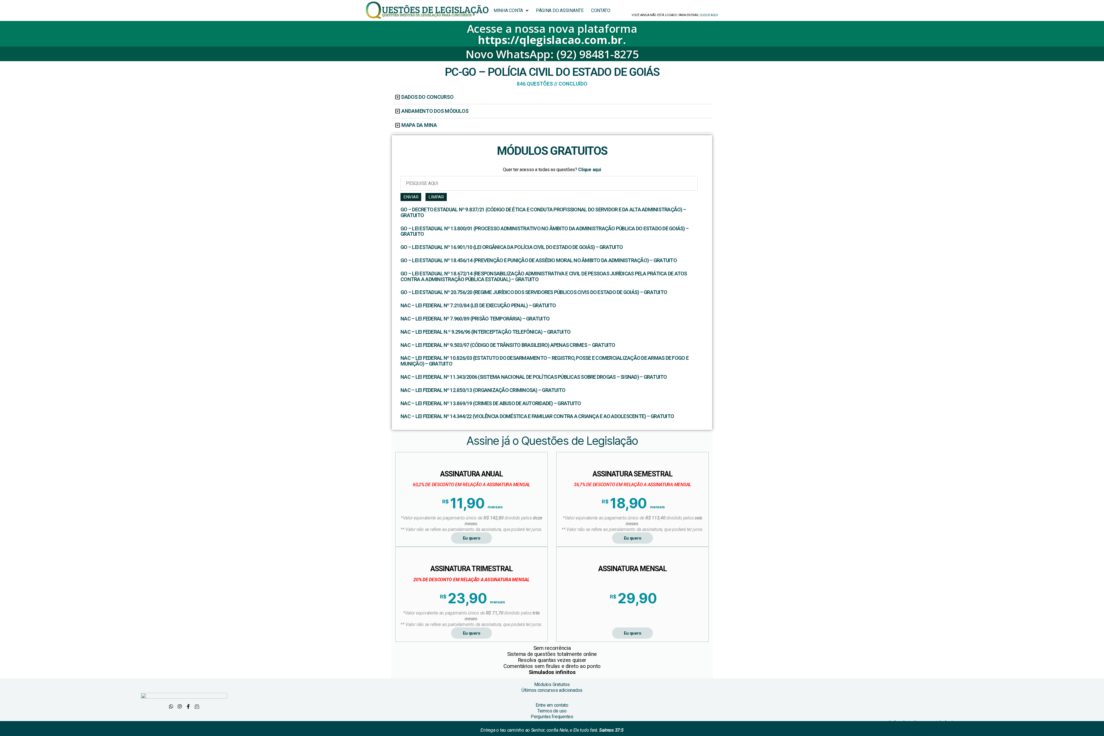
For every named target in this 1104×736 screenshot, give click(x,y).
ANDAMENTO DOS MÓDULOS (434, 111)
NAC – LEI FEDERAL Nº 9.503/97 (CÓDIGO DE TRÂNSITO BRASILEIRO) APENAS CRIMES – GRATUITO (507, 345)
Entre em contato (552, 705)
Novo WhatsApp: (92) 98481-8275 (552, 54)
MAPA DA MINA (419, 125)
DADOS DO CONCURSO (427, 97)
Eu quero (471, 538)
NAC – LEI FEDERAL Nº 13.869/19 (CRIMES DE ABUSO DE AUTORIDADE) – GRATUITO (490, 403)
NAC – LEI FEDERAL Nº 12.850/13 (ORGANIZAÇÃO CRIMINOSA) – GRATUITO (482, 390)
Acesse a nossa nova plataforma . (552, 34)
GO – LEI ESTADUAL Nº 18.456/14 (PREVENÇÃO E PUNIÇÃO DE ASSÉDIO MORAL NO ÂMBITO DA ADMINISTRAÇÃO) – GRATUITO (538, 260)
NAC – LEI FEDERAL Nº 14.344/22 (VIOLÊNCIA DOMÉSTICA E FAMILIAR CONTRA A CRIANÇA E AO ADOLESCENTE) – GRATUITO (537, 416)
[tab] (552, 97)
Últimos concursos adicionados (552, 690)
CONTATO (600, 10)
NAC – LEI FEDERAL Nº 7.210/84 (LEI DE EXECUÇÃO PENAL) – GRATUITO (478, 305)
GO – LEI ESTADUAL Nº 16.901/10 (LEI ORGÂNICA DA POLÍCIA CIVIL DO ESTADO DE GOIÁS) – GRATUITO (511, 247)
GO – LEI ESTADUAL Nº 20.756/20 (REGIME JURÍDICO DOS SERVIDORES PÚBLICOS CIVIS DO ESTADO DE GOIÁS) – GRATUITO (533, 292)
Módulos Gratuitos (552, 684)
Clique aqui (589, 169)
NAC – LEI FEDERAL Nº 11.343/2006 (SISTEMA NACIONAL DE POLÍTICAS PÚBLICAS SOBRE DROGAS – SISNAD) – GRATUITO (533, 377)
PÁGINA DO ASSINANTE (560, 10)
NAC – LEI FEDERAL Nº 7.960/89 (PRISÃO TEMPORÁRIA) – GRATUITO (474, 319)
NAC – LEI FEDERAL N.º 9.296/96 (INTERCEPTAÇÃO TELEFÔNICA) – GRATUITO (485, 332)
